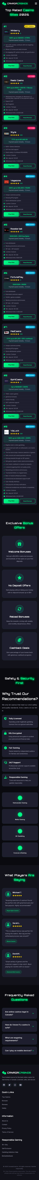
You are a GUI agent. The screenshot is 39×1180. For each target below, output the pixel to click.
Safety (4, 1108)
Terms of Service (7, 1132)
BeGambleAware (7, 1156)
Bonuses (5, 1100)
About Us (5, 1121)
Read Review (27, 66)
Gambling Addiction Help (10, 1152)
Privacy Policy (6, 1128)
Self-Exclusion (6, 1148)
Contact (4, 1124)
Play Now (11, 65)
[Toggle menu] (36, 3)
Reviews (5, 1104)
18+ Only (5, 1144)
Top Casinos (6, 1097)
